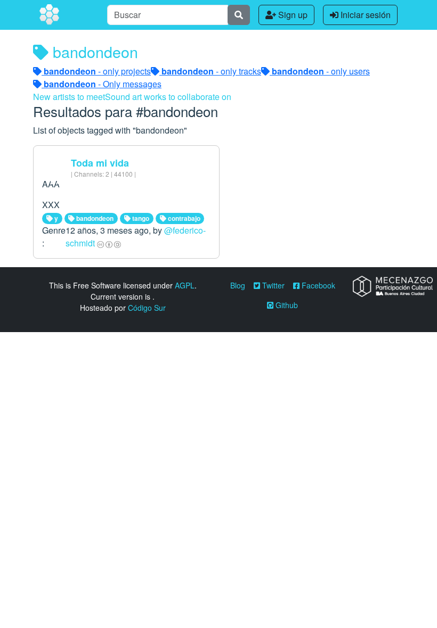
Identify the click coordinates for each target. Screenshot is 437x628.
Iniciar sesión (364, 15)
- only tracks (211, 71)
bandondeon (94, 218)
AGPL (185, 285)
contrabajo (183, 218)
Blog (237, 285)
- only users (321, 71)
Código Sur (147, 307)
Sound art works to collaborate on (168, 96)
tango (140, 218)
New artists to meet (69, 96)
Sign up (291, 15)
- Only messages (102, 84)
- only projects (97, 71)
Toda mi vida (100, 163)
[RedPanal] (50, 15)
